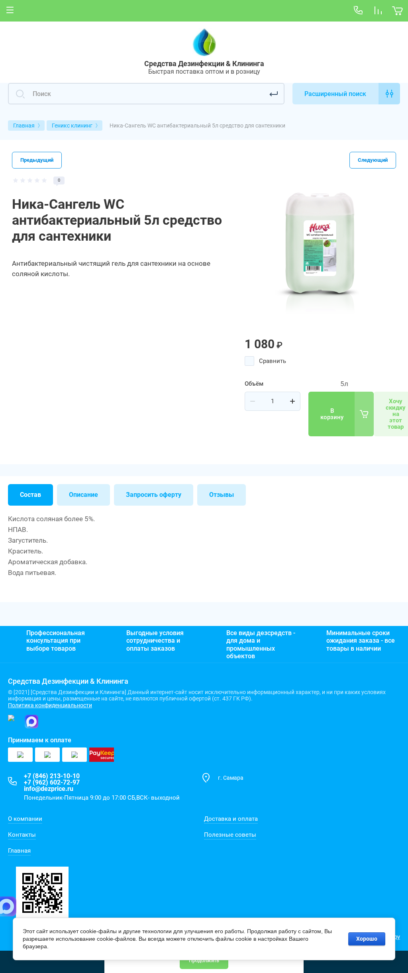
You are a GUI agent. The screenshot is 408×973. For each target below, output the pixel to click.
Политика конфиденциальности (50, 705)
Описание (83, 494)
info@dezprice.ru (48, 789)
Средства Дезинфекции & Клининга (204, 63)
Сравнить (272, 361)
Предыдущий (36, 160)
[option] (320, 252)
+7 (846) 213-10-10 (52, 776)
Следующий (373, 160)
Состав (30, 494)
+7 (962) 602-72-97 (52, 782)
